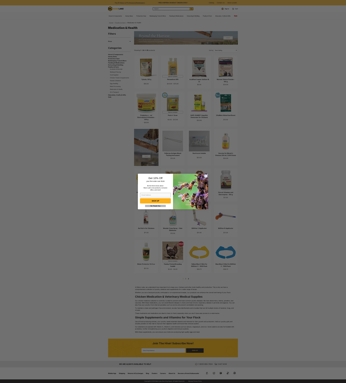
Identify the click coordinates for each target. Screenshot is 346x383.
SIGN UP (155, 201)
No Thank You (155, 206)
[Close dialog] (205, 176)
